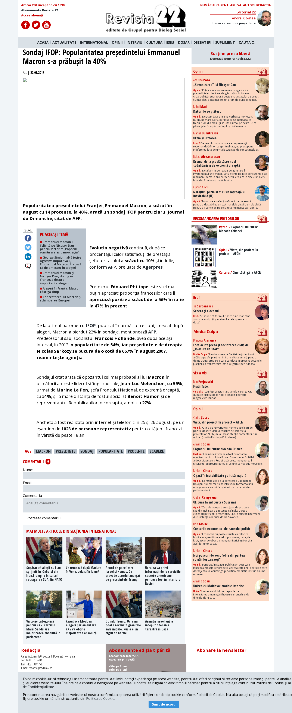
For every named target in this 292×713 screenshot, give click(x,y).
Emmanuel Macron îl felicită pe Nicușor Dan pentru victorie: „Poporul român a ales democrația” (59, 247)
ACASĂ (43, 42)
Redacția (263, 5)
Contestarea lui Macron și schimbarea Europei (60, 298)
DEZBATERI (202, 42)
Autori (249, 5)
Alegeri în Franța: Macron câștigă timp (60, 290)
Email (27, 482)
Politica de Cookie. (100, 698)
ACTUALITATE (64, 42)
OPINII (117, 42)
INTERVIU (134, 42)
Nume (28, 469)
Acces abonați (32, 15)
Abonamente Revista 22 (39, 10)
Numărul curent (214, 5)
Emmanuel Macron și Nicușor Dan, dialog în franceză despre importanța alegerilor (57, 278)
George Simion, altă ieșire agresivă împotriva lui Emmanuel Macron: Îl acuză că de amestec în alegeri (60, 262)
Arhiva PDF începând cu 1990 (43, 5)
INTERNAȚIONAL (94, 42)
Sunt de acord (163, 704)
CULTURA (154, 42)
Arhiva (235, 5)
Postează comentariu (43, 518)
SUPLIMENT (225, 42)
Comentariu (32, 495)
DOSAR (184, 42)
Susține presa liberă (230, 56)
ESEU (170, 42)
